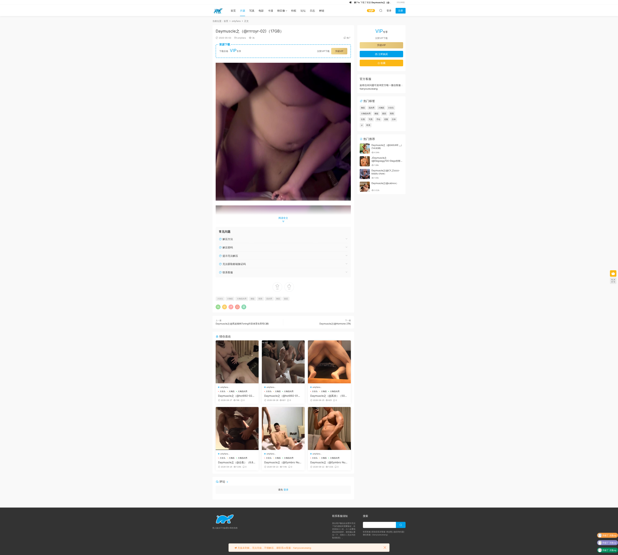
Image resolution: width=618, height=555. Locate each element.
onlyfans (241, 38)
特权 (293, 10)
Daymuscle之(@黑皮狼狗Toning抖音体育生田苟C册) (242, 323)
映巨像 (281, 10)
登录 (286, 489)
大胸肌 (230, 298)
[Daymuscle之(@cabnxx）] (365, 187)
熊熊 (260, 298)
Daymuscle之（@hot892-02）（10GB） (236, 395)
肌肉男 (269, 298)
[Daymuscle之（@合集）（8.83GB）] (237, 428)
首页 (233, 10)
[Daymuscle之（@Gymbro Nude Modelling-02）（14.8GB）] (283, 428)
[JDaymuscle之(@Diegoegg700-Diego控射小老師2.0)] (365, 161)
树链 (321, 10)
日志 (312, 10)
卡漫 (270, 10)
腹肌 (286, 298)
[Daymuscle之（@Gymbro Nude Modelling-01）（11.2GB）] (329, 428)
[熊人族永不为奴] (218, 10)
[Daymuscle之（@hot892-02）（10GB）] (237, 361)
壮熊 (363, 119)
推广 (349, 38)
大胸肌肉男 (242, 298)
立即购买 (383, 54)
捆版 (252, 298)
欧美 (368, 125)
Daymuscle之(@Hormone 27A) (335, 323)
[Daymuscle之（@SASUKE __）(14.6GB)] (365, 148)
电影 (261, 10)
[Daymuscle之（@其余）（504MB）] (329, 361)
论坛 (303, 10)
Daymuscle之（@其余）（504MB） (328, 395)
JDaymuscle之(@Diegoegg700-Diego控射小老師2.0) (387, 160)
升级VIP (339, 51)
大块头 (220, 298)
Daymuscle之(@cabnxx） (384, 183)
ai (362, 125)
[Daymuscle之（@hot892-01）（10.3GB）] (283, 361)
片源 (242, 10)
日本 (394, 119)
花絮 (386, 119)
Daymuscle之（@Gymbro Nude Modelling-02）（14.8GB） (283, 462)
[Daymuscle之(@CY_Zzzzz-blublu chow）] (365, 174)
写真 (251, 10)
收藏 (382, 63)
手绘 (378, 119)
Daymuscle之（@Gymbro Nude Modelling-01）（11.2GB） (329, 462)
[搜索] (380, 10)
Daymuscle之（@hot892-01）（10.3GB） (282, 395)
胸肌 (278, 298)
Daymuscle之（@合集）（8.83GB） (236, 462)
